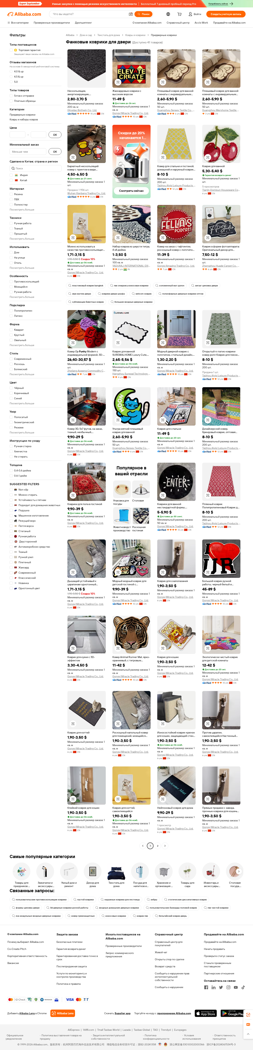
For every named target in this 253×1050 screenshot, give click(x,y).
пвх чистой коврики (218, 907)
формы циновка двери (27, 907)
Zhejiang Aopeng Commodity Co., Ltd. (86, 370)
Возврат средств (165, 966)
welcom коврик (144, 293)
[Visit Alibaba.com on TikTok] (243, 987)
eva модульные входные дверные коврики (38, 916)
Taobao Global (142, 1029)
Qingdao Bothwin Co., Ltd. (82, 110)
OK (55, 134)
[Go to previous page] (142, 845)
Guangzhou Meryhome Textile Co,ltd (221, 110)
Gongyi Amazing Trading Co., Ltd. (176, 265)
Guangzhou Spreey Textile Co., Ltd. (176, 110)
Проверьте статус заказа (219, 955)
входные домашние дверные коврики (119, 907)
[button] (131, 14)
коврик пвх (142, 916)
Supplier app (123, 1013)
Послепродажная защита (71, 966)
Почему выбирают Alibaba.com (25, 941)
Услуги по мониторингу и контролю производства (71, 975)
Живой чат (161, 952)
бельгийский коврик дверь (173, 916)
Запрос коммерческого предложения (120, 955)
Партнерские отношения (219, 973)
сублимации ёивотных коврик (88, 302)
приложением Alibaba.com (174, 1013)
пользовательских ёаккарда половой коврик (173, 907)
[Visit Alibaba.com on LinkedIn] (213, 987)
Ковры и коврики (135, 35)
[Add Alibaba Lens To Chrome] (62, 1013)
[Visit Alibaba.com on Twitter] (221, 987)
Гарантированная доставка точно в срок (77, 957)
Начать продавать (214, 948)
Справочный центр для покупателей (168, 943)
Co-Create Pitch (16, 948)
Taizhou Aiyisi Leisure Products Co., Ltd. (176, 185)
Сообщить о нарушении (169, 987)
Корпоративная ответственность (27, 955)
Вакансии (13, 963)
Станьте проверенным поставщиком (217, 965)
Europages (180, 1029)
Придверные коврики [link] (164, 35)
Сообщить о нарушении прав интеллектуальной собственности (172, 977)
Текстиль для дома (108, 35)
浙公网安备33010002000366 (187, 1044)
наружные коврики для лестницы (122, 899)
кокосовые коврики (115, 916)
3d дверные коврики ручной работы (69, 907)
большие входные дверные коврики (133, 302)
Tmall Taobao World (108, 1029)
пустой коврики (85, 899)
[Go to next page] (165, 845)
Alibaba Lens (27, 1013)
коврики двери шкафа (113, 293)
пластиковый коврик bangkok (87, 285)
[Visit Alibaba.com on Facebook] (206, 987)
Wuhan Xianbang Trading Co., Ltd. (86, 193)
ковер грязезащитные (83, 916)
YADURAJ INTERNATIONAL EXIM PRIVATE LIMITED (131, 265)
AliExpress (74, 1029)
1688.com (88, 1029)
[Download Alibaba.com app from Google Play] (233, 1013)
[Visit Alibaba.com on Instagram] (228, 987)
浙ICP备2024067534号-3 (221, 1044)
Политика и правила (68, 983)
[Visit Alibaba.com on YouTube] (236, 987)
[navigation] (35, 441)
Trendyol (166, 1029)
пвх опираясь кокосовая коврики (131, 285)
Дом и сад (86, 35)
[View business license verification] (160, 1044)
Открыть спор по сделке (169, 959)
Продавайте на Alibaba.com (220, 941)
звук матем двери (81, 293)
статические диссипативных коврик (187, 899)
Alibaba (70, 35)
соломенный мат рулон (171, 285)
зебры (154, 899)
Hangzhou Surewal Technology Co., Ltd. (131, 373)
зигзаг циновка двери (206, 285)
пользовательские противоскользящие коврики (41, 899)
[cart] (180, 14)
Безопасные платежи (69, 941)
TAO (155, 1029)
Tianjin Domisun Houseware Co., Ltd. (221, 189)
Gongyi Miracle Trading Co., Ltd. (130, 113)
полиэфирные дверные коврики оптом (182, 293)
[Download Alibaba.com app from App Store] (206, 1013)
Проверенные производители (124, 945)
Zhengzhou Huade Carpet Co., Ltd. (221, 265)
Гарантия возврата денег (71, 948)
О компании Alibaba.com (22, 934)
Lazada (127, 1029)
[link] (248, 1015)
